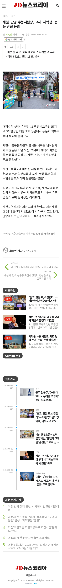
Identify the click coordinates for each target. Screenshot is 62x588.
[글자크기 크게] (23, 46)
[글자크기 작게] (18, 46)
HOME (5, 15)
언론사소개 (31, 575)
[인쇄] (11, 46)
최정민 (9, 34)
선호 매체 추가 (15, 39)
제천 (13, 15)
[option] (31, 92)
